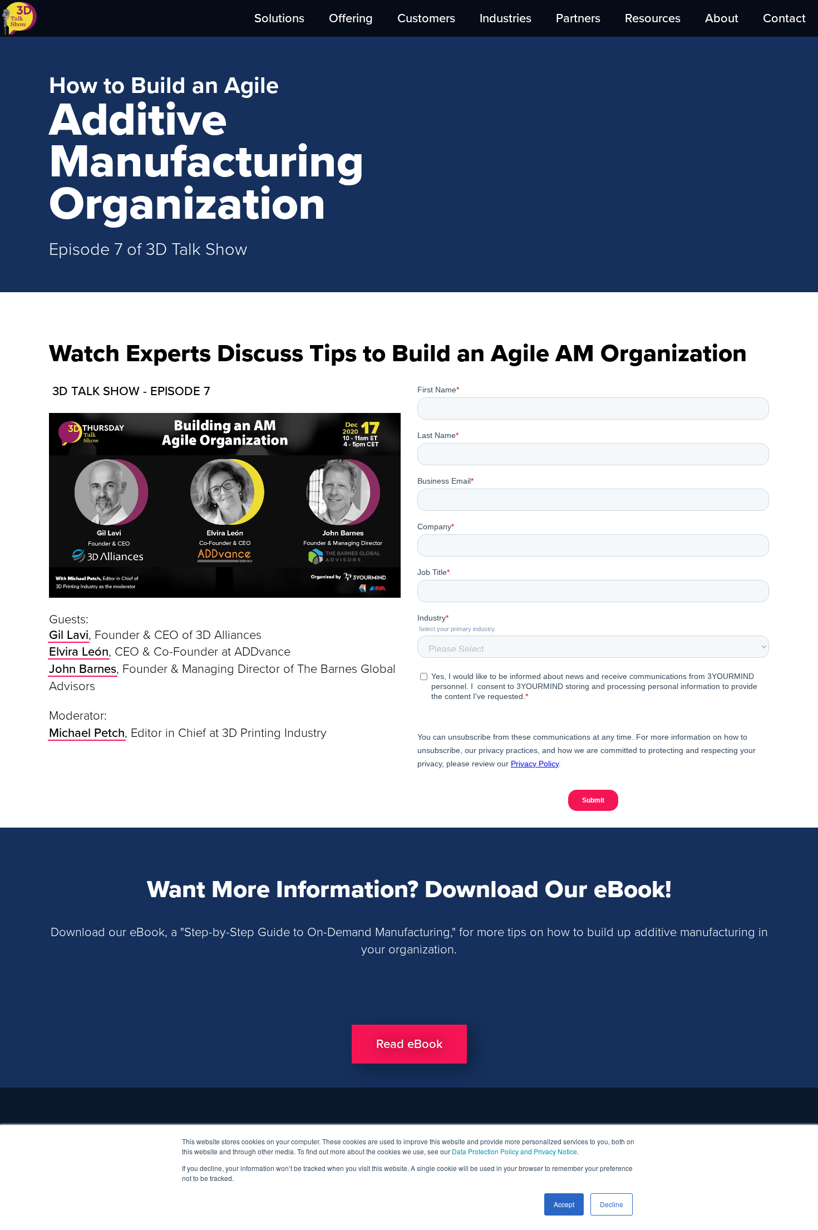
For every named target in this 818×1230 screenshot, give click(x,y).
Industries (505, 18)
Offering (351, 18)
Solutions (279, 18)
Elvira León (79, 651)
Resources (653, 18)
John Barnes (82, 669)
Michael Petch (87, 733)
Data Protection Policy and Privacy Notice (514, 1151)
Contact (784, 18)
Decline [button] (611, 1204)
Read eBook (409, 1044)
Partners (578, 18)
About (721, 18)
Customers (426, 18)
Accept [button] (564, 1204)
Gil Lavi (68, 635)
